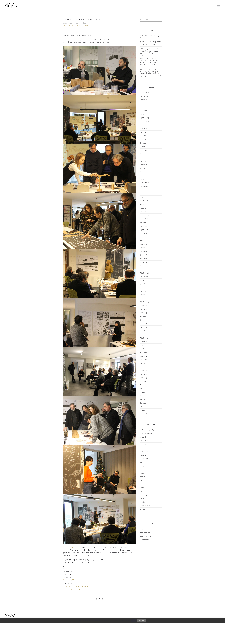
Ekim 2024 (143, 139)
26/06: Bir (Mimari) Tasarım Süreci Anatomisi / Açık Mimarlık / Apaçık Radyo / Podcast (150, 42)
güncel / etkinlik (145, 448)
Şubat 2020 (143, 226)
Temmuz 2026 (144, 92)
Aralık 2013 (143, 360)
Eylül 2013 (143, 367)
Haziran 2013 (144, 374)
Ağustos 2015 (144, 302)
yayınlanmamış (145, 509)
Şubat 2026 (143, 110)
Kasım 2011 (143, 399)
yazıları (142, 513)
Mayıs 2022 (143, 190)
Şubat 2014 (143, 352)
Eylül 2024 (143, 143)
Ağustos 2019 (144, 230)
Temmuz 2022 (144, 183)
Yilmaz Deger (68, 580)
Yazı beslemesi (145, 532)
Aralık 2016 (143, 266)
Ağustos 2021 (144, 201)
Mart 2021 (143, 208)
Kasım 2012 (143, 388)
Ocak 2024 (143, 154)
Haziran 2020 (144, 219)
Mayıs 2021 (143, 204)
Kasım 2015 (143, 291)
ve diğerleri (143, 502)
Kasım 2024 (143, 136)
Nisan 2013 (143, 378)
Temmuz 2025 (144, 121)
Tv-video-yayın (145, 495)
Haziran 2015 (144, 309)
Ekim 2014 (143, 331)
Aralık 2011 (143, 396)
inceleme (143, 455)
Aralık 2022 (143, 175)
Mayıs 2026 (143, 100)
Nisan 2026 (143, 103)
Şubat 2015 (143, 320)
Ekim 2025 (143, 114)
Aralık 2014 (143, 323)
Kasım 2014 (143, 327)
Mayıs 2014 (143, 342)
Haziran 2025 (144, 125)
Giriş (141, 529)
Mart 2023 (143, 168)
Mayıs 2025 (143, 128)
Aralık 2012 (143, 385)
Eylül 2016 (143, 269)
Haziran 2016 (144, 277)
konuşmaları (144, 466)
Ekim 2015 (143, 295)
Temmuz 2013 (144, 370)
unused (79, 25)
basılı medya (144, 440)
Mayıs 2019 (143, 237)
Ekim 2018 (143, 248)
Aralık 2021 (143, 193)
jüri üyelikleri (66, 25)
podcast (142, 473)
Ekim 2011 (143, 403)
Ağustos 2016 (144, 273)
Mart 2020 (143, 222)
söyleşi (142, 487)
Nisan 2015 (143, 313)
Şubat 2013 (143, 381)
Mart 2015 (143, 316)
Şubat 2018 (143, 255)
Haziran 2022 (144, 186)
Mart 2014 (143, 349)
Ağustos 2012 (144, 392)
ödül (141, 469)
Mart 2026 (143, 107)
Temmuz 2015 (144, 305)
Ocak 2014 (143, 356)
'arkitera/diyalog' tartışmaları (149, 430)
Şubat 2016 (143, 284)
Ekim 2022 (143, 179)
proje (141, 480)
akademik (143, 437)
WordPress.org (145, 539)
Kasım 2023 (143, 161)
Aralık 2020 (143, 212)
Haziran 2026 (144, 96)
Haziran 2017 (144, 258)
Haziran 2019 (144, 233)
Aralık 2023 (143, 157)
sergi (73, 25)
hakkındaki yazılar (145, 451)
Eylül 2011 (143, 406)
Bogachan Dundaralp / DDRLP (75, 586)
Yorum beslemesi (145, 536)
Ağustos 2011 (144, 410)
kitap (141, 462)
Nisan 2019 (143, 240)
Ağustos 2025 (144, 118)
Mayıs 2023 (143, 165)
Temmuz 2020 (144, 215)
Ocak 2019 (143, 244)
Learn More (141, 620)
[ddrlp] (11, 6)
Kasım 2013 (143, 363)
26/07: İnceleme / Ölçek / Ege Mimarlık (150, 36)
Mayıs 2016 (143, 280)
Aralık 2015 (143, 287)
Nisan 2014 (143, 345)
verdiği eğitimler (88, 25)
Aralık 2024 (143, 132)
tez (141, 491)
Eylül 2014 (143, 334)
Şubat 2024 (143, 150)
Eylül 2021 (143, 197)
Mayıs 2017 (143, 262)
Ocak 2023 (143, 172)
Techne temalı (69, 547)
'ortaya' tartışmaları (146, 433)
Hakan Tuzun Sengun (71, 589)
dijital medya (144, 444)
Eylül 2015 (143, 298)
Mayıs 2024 (143, 147)
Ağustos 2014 (144, 338)
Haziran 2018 (144, 251)
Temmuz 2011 (144, 414)
